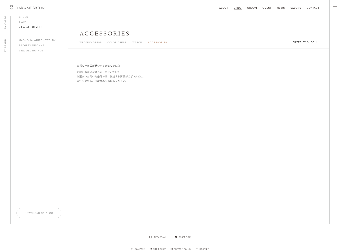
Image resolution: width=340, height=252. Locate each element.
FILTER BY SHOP (305, 42)
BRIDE (238, 8)
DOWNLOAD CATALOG (39, 213)
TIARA (23, 22)
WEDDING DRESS (90, 42)
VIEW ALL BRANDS (31, 50)
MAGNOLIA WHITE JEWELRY (37, 40)
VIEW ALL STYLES (30, 27)
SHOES (23, 17)
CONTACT (313, 8)
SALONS (295, 8)
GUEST (267, 8)
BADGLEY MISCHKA (31, 45)
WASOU (137, 42)
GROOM (252, 8)
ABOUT (223, 8)
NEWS (281, 8)
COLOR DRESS (117, 42)
